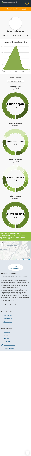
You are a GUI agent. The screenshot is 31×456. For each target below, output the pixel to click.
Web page (7, 332)
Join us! (24, 9)
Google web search (9, 348)
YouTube (6, 338)
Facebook (7, 341)
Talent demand (7, 318)
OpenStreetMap (24, 259)
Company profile (8, 315)
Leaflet (17, 259)
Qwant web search (9, 345)
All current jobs (7, 322)
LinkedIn (6, 335)
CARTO (29, 259)
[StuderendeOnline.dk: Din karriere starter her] (10, 2)
